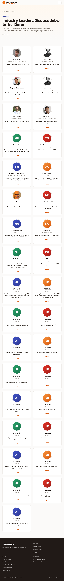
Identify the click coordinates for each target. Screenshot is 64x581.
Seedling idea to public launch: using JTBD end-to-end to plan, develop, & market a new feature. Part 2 (16, 295)
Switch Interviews (7, 567)
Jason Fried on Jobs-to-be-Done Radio (47, 93)
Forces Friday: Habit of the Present (47, 352)
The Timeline (5, 562)
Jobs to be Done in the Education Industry (17, 495)
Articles (35, 552)
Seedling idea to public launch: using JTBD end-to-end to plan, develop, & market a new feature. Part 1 (47, 295)
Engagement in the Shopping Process (47, 466)
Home (3, 11)
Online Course (6, 570)
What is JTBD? (37, 546)
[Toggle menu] (60, 2)
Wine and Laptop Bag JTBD (47, 409)
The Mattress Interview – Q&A (47, 150)
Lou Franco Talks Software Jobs (16, 207)
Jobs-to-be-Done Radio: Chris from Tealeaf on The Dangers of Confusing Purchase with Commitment (17, 265)
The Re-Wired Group (38, 562)
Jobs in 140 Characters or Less (47, 438)
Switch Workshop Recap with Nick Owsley (47, 235)
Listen (17, 70)
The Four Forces (6, 559)
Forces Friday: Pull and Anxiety (47, 381)
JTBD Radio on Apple (39, 559)
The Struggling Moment (8, 564)
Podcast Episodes (38, 549)
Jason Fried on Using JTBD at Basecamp (47, 64)
